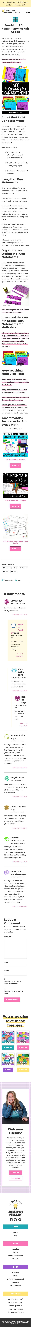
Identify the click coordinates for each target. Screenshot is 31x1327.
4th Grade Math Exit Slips (15, 500)
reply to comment (19, 615)
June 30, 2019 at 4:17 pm (18, 603)
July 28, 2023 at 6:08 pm (18, 843)
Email (6, 970)
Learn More (15, 1178)
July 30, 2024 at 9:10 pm (18, 877)
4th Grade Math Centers (15, 460)
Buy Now (15, 465)
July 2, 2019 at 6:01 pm (17, 812)
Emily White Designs (20, 1323)
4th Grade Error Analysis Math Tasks (15, 542)
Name (6, 962)
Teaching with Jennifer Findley (11, 11)
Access (8, 1070)
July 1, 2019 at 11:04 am (17, 741)
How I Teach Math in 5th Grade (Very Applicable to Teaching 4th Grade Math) (15, 382)
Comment (8, 937)
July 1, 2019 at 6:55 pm (17, 780)
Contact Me (15, 1172)
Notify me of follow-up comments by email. (13, 982)
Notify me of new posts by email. (14, 992)
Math (19, 580)
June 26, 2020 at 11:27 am (18, 677)
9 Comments (8, 580)
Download (8, 1047)
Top (29, 1324)
